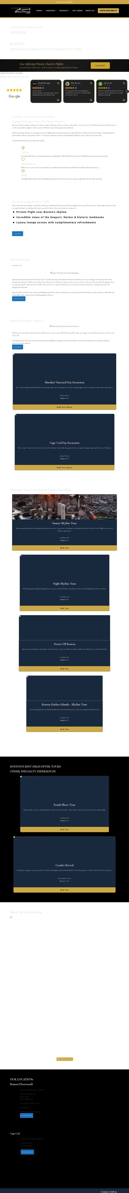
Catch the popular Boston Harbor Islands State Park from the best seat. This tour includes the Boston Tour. (64, 710)
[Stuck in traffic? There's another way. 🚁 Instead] (108, 960)
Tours (39, 11)
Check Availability (108, 11)
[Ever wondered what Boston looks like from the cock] (42, 949)
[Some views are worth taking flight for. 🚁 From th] (64, 1026)
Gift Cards (78, 11)
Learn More (100, 65)
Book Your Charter (64, 407)
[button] (127, 91)
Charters (50, 11)
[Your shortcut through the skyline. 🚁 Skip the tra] (42, 1027)
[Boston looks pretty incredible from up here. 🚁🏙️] (86, 950)
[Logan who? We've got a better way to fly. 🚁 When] (64, 959)
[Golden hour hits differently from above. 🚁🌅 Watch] (20, 1022)
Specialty (63, 11)
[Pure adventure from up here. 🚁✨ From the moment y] (86, 1027)
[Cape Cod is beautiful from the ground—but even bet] (20, 950)
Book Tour (64, 548)
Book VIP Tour (19, 299)
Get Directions (26, 1115)
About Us (90, 11)
